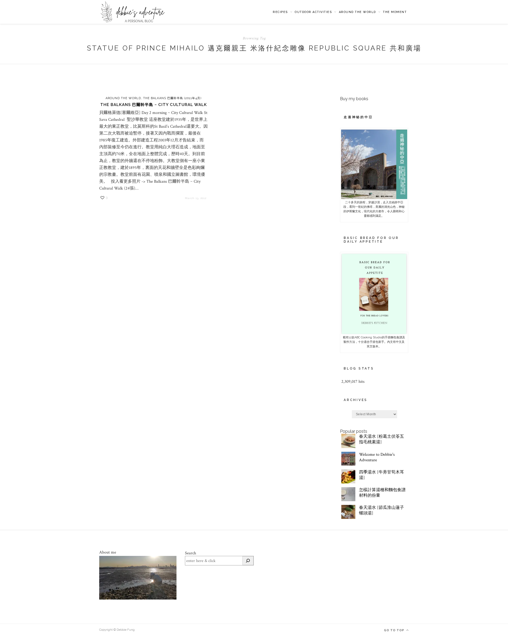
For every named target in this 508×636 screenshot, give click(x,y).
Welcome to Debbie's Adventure (377, 457)
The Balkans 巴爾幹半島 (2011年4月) (172, 98)
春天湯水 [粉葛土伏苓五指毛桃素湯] (381, 439)
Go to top (394, 630)
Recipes (280, 12)
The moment (395, 12)
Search (190, 553)
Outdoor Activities (313, 12)
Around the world (357, 12)
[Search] (247, 560)
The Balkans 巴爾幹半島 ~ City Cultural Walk (153, 104)
